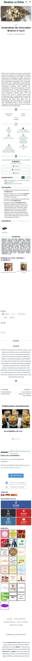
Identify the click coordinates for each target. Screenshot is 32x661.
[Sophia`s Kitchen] (5, 588)
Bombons (6, 138)
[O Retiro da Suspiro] (21, 570)
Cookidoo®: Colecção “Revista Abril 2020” (8, 272)
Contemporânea (23, 138)
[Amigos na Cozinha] (5, 534)
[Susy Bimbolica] (13, 588)
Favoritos (9, 619)
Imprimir (17, 166)
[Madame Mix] (21, 561)
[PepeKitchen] (13, 579)
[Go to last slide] (4, 423)
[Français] (4, 495)
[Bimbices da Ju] (21, 534)
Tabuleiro (5, 232)
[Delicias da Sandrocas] (21, 543)
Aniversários (8, 148)
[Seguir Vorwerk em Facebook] (16, 380)
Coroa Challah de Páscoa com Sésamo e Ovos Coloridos (25, 393)
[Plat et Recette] (21, 579)
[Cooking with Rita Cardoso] (13, 543)
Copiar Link (17, 169)
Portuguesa (23, 143)
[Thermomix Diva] (13, 596)
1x (23, 177)
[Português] (13, 495)
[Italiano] (10, 495)
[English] (2, 495)
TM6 (25, 132)
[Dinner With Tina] (5, 552)
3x (29, 177)
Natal (8, 152)
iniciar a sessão (9, 459)
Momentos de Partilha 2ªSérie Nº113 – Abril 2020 (16, 160)
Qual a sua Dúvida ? (22, 622)
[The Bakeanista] (21, 588)
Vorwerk (11, 34)
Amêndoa (10, 183)
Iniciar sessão (18, 475)
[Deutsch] (7, 495)
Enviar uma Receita (19, 619)
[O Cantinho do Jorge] (5, 570)
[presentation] (16, 418)
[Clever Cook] (5, 543)
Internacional (23, 141)
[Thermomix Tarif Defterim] (21, 596)
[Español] (16, 495)
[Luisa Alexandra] (13, 561)
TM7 (28, 132)
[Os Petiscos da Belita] (5, 579)
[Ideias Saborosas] (5, 561)
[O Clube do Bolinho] (13, 570)
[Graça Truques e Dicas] (21, 552)
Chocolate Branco (12, 180)
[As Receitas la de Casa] (13, 534)
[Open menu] (29, 1)
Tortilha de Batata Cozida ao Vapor (6, 392)
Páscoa (13, 152)
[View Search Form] (26, 2)
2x (26, 177)
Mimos (4, 152)
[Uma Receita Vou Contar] (5, 605)
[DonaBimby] (13, 552)
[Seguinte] (27, 423)
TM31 (18, 132)
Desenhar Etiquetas (9, 622)
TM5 (22, 132)
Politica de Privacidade (16, 625)
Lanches (12, 150)
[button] (13, 161)
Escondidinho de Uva (13, 431)
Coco (8, 182)
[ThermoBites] (5, 596)
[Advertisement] (16, 54)
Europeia (23, 139)
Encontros (6, 150)
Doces (16, 24)
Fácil (23, 148)
